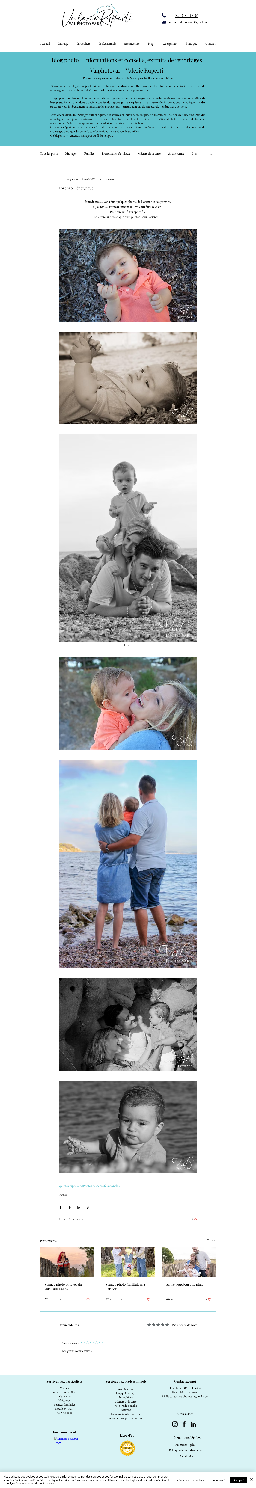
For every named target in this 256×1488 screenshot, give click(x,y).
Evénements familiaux (116, 153)
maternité (160, 115)
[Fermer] (251, 1480)
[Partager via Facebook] (60, 1207)
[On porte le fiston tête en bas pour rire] (128, 1262)
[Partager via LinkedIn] (79, 1207)
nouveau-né (180, 115)
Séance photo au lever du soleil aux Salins (63, 1286)
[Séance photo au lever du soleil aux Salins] (67, 1262)
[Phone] (163, 15)
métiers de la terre (168, 119)
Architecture (176, 153)
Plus (194, 153)
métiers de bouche (193, 119)
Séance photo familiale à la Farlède (125, 1286)
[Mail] (163, 22)
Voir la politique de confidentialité (35, 1483)
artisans (87, 119)
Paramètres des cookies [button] (189, 1480)
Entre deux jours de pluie (184, 1284)
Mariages (71, 153)
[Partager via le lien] (88, 1207)
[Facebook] (184, 1424)
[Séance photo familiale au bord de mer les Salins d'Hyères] (189, 1262)
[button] (211, 153)
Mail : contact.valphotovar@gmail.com (185, 1396)
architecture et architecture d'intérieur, (132, 119)
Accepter (238, 1480)
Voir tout (211, 1240)
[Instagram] (175, 1424)
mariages (82, 115)
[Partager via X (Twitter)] (69, 1207)
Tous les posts (49, 153)
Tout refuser (217, 1480)
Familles (89, 153)
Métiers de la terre (149, 153)
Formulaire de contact (185, 1392)
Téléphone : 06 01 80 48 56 (185, 1388)
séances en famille (123, 115)
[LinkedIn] (193, 1424)
